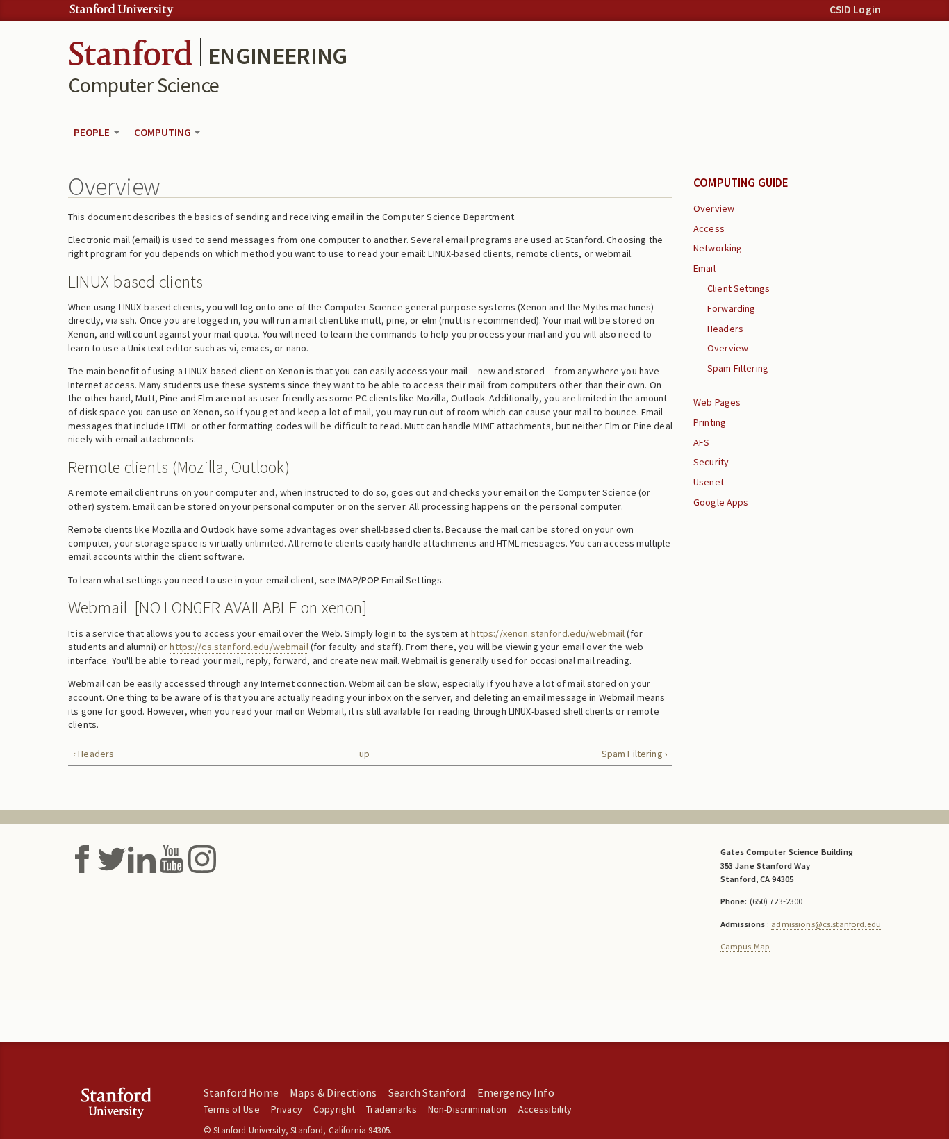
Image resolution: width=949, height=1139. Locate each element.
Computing (164, 132)
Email (704, 268)
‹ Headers (93, 753)
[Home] (130, 50)
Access (709, 228)
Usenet (708, 482)
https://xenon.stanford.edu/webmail (548, 633)
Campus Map (745, 946)
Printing (709, 422)
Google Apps (721, 502)
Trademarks (391, 1109)
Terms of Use (232, 1109)
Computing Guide (741, 182)
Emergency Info (515, 1092)
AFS (701, 442)
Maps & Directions (333, 1092)
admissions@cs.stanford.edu (826, 924)
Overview (713, 208)
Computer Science (143, 85)
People (93, 132)
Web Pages (717, 402)
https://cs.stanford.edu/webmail (239, 646)
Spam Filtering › (635, 753)
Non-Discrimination (467, 1109)
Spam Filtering (737, 368)
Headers (725, 328)
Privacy (286, 1109)
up (364, 753)
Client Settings (738, 288)
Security (711, 462)
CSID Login (855, 9)
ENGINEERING (277, 55)
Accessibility (545, 1109)
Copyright (334, 1109)
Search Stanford (427, 1092)
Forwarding (731, 308)
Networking (717, 248)
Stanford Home (241, 1092)
